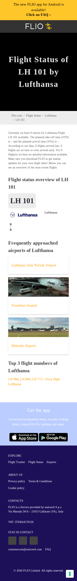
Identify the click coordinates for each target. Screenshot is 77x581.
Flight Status (33, 115)
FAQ (48, 549)
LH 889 (25, 379)
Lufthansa (50, 115)
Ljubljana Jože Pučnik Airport (33, 265)
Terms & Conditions (40, 481)
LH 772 (37, 379)
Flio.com (16, 115)
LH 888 (13, 379)
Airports (51, 462)
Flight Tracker (16, 462)
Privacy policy (16, 481)
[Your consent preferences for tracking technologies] (70, 574)
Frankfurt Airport (24, 305)
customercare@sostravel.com (25, 549)
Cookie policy (16, 488)
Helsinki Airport (23, 346)
